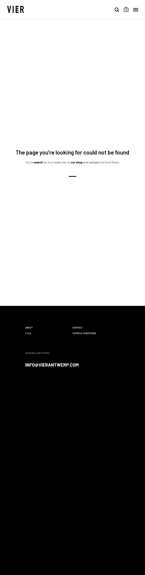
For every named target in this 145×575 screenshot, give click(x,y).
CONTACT (77, 327)
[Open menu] (135, 10)
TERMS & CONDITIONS (84, 333)
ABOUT (29, 327)
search (38, 162)
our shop (77, 162)
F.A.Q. (28, 333)
